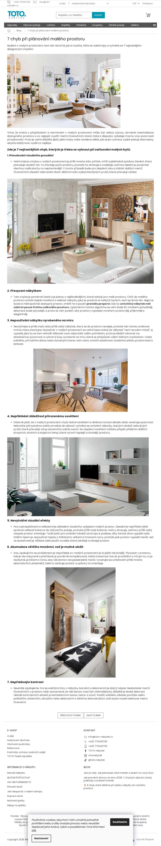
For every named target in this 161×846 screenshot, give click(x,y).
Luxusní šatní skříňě (25, 819)
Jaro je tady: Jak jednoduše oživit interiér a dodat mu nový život (118, 772)
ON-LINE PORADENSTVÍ (19, 782)
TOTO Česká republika (19, 756)
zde (34, 830)
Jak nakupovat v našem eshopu (24, 791)
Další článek (93, 715)
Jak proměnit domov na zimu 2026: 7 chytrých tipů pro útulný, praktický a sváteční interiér (118, 779)
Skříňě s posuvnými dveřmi (135, 816)
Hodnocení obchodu (83, 3)
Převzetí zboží (14, 786)
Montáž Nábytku (16, 772)
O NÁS (62, 3)
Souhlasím (120, 822)
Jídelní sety (136, 825)
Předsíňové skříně (136, 819)
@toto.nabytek (96, 760)
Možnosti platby (16, 800)
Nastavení (41, 838)
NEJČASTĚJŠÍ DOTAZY (18, 777)
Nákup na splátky (16, 805)
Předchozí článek (70, 715)
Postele (15, 816)
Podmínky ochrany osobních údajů (26, 752)
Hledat (98, 15)
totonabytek (95, 755)
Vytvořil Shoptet (145, 839)
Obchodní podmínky (18, 744)
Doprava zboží (15, 796)
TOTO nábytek (96, 750)
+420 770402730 (97, 741)
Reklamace (13, 748)
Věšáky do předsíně (25, 822)
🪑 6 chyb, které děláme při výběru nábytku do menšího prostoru (114, 787)
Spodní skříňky (27, 825)
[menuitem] (12, 25)
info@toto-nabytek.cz (100, 736)
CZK (134, 3)
